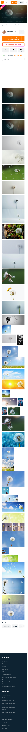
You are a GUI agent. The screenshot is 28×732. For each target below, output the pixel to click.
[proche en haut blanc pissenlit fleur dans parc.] (13, 231)
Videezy (4, 666)
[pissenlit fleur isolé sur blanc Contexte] (13, 292)
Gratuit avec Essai (13, 38)
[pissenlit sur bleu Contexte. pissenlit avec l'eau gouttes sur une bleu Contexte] (13, 439)
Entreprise (5, 669)
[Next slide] (22, 626)
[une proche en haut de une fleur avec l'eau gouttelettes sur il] (4, 411)
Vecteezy (4, 663)
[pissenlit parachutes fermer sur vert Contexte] (13, 276)
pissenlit (15, 626)
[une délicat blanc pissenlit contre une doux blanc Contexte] (13, 261)
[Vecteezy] (2, 2)
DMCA (3, 697)
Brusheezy (5, 661)
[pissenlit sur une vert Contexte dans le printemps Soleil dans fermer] (13, 95)
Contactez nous (6, 725)
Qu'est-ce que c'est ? (18, 55)
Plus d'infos (6, 59)
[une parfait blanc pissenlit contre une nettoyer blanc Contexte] (13, 247)
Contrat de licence (6, 695)
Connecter (21, 2)
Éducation (4, 672)
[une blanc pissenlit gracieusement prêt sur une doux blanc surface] (13, 202)
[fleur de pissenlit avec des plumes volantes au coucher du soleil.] (13, 384)
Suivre (21, 33)
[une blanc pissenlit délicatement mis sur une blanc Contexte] (13, 307)
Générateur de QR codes (8, 686)
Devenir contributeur (7, 731)
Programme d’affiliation (8, 700)
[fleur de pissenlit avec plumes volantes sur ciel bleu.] (13, 320)
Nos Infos (4, 728)
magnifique (6, 626)
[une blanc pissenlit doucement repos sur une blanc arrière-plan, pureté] (13, 187)
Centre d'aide (5, 723)
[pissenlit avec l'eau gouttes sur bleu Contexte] (20, 402)
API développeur (6, 674)
